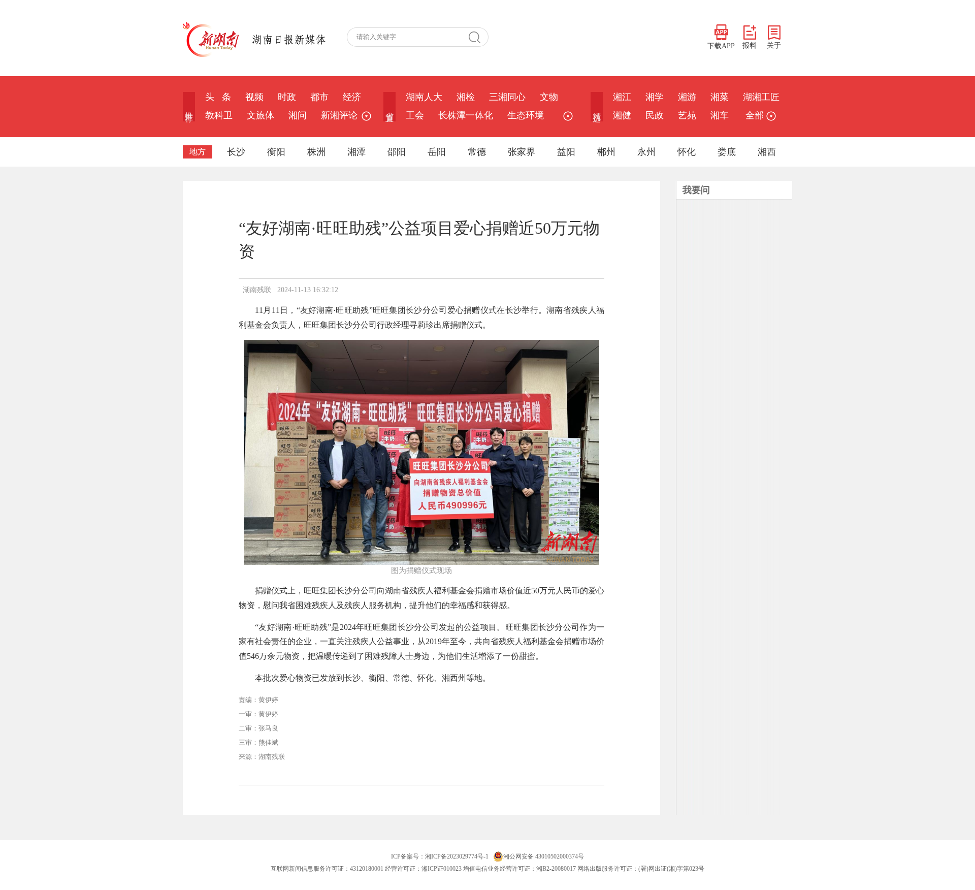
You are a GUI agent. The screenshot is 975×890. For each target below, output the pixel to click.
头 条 (218, 97)
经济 (352, 97)
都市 (319, 97)
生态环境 (525, 115)
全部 (754, 115)
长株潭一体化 (465, 115)
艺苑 (687, 115)
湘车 (719, 115)
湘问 (297, 115)
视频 (254, 97)
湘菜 (719, 97)
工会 (415, 115)
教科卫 (219, 115)
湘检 (466, 97)
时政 (287, 97)
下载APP (721, 46)
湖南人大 (424, 97)
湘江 (622, 97)
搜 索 (478, 37)
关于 (774, 45)
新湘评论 (339, 115)
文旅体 (260, 115)
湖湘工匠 (761, 97)
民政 (654, 115)
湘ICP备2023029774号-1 (457, 856)
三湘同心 (507, 97)
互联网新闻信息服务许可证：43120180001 (327, 868)
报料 (749, 45)
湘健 (622, 115)
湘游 (687, 97)
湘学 (654, 97)
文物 (549, 97)
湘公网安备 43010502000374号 (543, 856)
